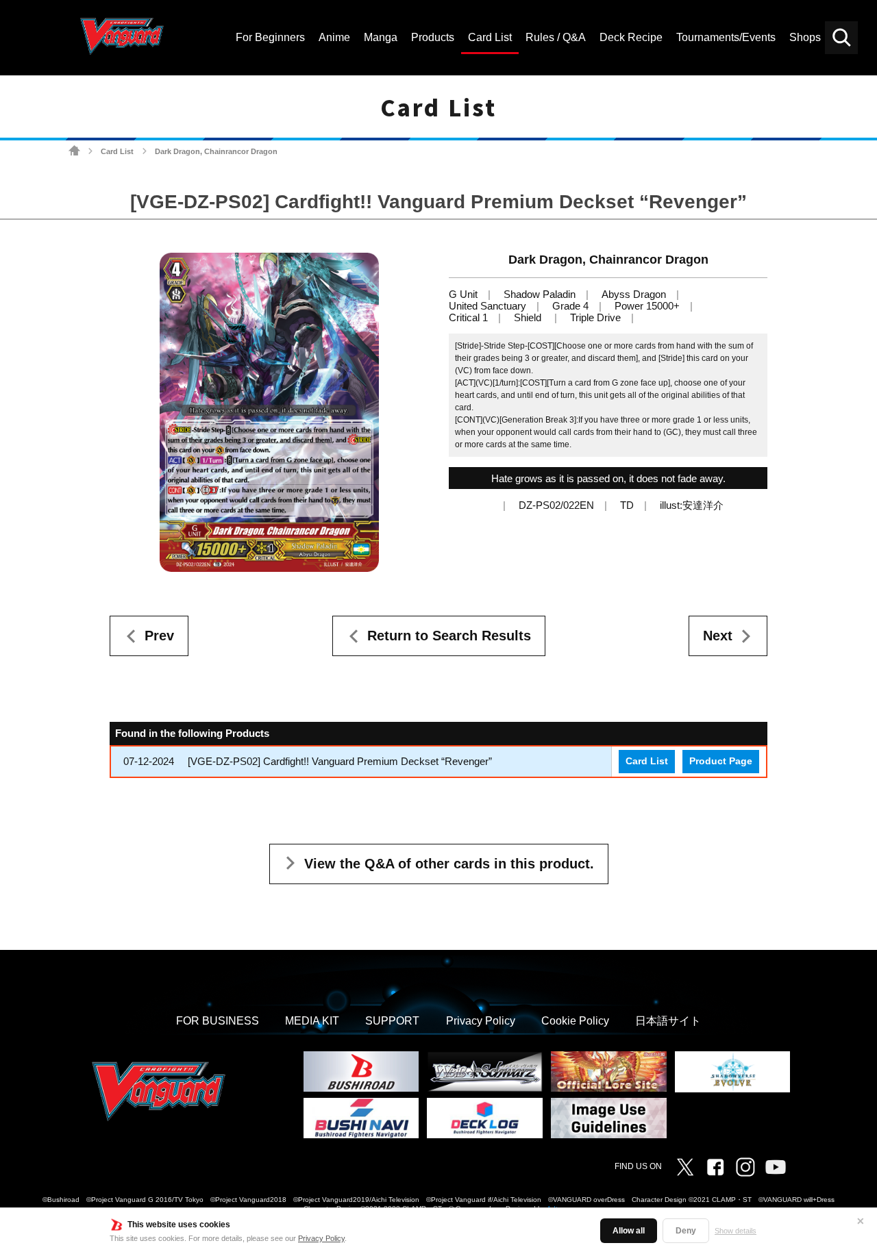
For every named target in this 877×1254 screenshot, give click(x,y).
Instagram (745, 1167)
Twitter (685, 1167)
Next (717, 635)
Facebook (715, 1167)
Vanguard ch (775, 1167)
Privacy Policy (321, 1238)
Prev (159, 635)
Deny (686, 1231)
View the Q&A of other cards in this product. (449, 863)
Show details (735, 1231)
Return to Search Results (449, 635)
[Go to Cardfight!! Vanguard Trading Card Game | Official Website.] (74, 151)
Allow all (629, 1231)
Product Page (720, 761)
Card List (117, 151)
